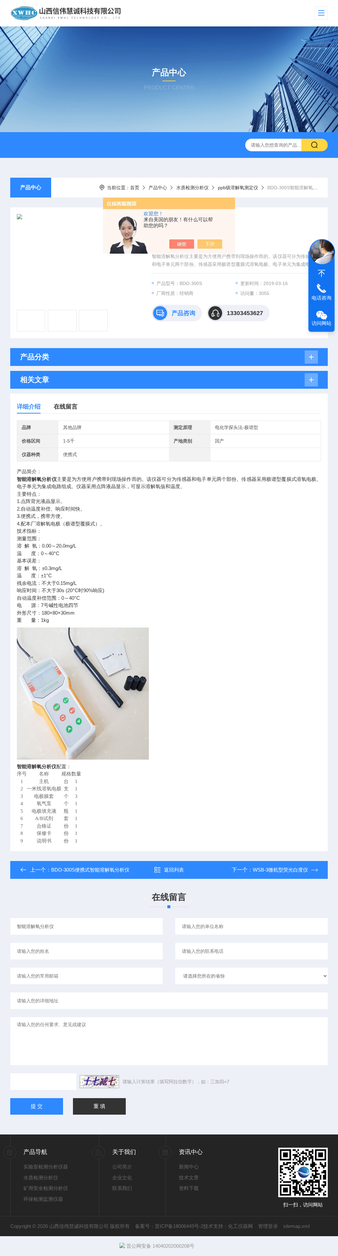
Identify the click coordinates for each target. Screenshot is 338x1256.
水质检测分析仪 (192, 187)
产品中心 (30, 187)
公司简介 (122, 1166)
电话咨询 (321, 298)
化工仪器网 (240, 1226)
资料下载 (189, 1188)
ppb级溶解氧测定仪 (238, 187)
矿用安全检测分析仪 (45, 1188)
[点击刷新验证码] (99, 1081)
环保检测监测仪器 (43, 1199)
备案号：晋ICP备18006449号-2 (169, 1226)
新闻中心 (189, 1166)
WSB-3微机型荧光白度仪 (280, 870)
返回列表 (174, 870)
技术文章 (189, 1177)
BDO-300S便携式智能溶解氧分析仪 (90, 870)
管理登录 (268, 1226)
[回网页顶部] (321, 273)
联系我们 (122, 1188)
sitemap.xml (296, 1226)
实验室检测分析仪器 (45, 1166)
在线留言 (66, 406)
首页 (134, 187)
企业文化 (122, 1177)
